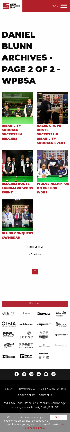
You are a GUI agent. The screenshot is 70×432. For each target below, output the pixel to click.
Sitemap (9, 389)
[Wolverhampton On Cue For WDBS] (52, 165)
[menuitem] (9, 389)
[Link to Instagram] (31, 374)
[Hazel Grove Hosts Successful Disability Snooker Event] (52, 107)
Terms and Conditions (52, 389)
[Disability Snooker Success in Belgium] (17, 107)
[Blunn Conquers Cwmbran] (17, 215)
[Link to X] (24, 374)
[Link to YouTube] (46, 374)
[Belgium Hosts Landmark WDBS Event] (17, 165)
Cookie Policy (26, 395)
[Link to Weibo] (53, 374)
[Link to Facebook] (16, 374)
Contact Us (45, 395)
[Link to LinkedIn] (38, 374)
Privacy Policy (26, 389)
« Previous (35, 254)
